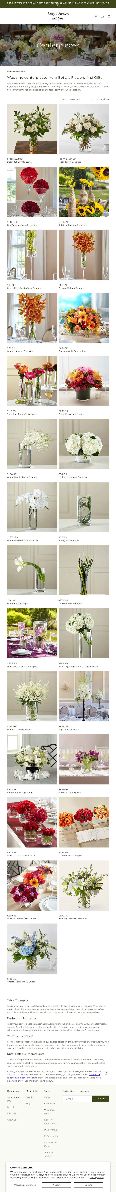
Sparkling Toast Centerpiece (22, 414)
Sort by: (63, 99)
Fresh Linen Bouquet (70, 162)
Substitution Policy (50, 1144)
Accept (56, 1185)
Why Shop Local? (49, 1112)
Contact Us (49, 1103)
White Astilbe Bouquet (19, 729)
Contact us (94, 1074)
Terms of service (48, 1154)
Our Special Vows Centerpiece (23, 225)
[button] (6, 16)
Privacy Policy (97, 1177)
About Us (11, 1120)
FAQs (47, 1097)
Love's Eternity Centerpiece (21, 918)
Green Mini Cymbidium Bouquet (24, 288)
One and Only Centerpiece (73, 351)
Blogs (29, 1103)
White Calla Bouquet (18, 603)
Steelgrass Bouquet (69, 540)
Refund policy (51, 1136)
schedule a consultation (22, 1077)
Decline (88, 1185)
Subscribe (100, 1098)
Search (29, 1097)
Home (9, 71)
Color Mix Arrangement (71, 414)
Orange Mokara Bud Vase (20, 351)
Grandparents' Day (14, 1099)
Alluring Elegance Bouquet (73, 918)
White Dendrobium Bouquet (22, 477)
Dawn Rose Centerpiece (71, 855)
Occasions (12, 1107)
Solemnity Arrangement (20, 792)
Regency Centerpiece (70, 729)
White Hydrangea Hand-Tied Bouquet (79, 666)
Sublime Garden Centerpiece (74, 225)
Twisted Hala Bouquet (70, 603)
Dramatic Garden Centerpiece (23, 666)
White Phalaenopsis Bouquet (22, 540)
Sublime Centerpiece (70, 792)
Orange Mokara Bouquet (72, 288)
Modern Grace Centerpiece (21, 855)
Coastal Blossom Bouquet (21, 981)
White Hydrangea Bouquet (73, 477)
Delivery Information (50, 1122)
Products (11, 1113)
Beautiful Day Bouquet (19, 162)
